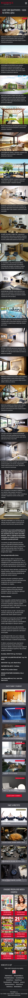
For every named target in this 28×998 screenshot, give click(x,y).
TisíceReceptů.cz (7, 982)
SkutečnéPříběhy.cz (18, 975)
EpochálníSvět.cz (20, 977)
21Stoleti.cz (16, 982)
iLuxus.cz (22, 982)
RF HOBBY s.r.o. (14, 991)
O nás (1, 993)
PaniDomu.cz (9, 986)
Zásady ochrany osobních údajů (14, 995)
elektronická (7, 914)
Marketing (12, 993)
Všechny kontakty (24, 993)
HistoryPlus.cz (19, 984)
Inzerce (8, 993)
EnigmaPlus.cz (18, 980)
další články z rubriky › (14, 795)
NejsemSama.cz (18, 986)
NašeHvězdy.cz (8, 975)
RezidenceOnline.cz (10, 984)
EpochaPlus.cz (9, 980)
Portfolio (5, 993)
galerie (24, 18)
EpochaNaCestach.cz (9, 977)
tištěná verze (7, 912)
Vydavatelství (17, 993)
